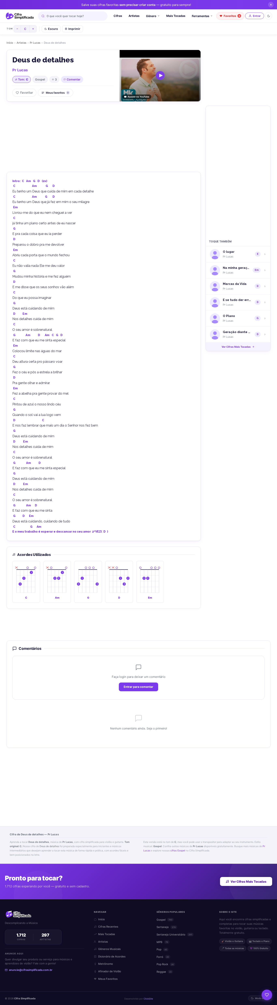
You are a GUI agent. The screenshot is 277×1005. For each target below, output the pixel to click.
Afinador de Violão (109, 971)
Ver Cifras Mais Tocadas (236, 346)
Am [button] (28, 181)
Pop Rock (165, 964)
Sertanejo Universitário (174, 934)
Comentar (74, 79)
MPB (162, 942)
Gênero (151, 16)
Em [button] (15, 207)
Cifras (118, 15)
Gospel (40, 79)
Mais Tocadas (175, 15)
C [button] (23, 181)
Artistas (134, 15)
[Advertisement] (104, 136)
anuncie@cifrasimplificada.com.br (30, 969)
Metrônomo (105, 963)
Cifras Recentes (108, 926)
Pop (162, 949)
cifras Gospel (177, 850)
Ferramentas (200, 16)
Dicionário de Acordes (112, 956)
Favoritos (232, 15)
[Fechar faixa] (271, 5)
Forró (163, 956)
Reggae (164, 971)
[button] (26, 582)
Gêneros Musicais (109, 949)
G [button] (34, 181)
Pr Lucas (35, 42)
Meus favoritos (57, 92)
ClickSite (148, 998)
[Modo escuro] (268, 16)
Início (9, 42)
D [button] (39, 181)
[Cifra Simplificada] (20, 16)
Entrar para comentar (138, 687)
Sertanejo (166, 927)
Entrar (257, 15)
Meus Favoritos (108, 978)
